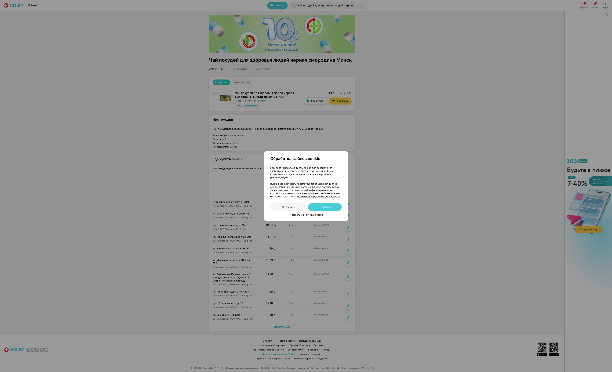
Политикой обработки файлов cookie (318, 196)
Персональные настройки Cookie (306, 214)
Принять (325, 207)
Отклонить (288, 207)
